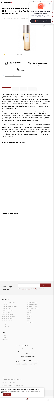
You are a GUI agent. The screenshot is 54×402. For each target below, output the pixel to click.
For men (4, 322)
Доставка (32, 89)
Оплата (24, 89)
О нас (4, 332)
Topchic (29, 312)
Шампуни (29, 314)
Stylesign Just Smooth (32, 302)
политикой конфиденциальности (29, 289)
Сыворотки (29, 326)
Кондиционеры (30, 322)
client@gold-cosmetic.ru (28, 349)
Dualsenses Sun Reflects (7, 318)
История (4, 335)
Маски (28, 324)
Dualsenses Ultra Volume (7, 320)
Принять (7, 394)
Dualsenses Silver (6, 312)
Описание (6, 89)
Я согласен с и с (34, 289)
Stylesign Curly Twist (6, 326)
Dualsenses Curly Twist (7, 308)
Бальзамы (29, 316)
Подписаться (45, 285)
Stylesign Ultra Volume (32, 306)
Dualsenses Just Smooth (7, 310)
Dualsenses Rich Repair (7, 314)
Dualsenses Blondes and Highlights (10, 306)
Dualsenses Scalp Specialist (8, 316)
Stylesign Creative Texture (8, 324)
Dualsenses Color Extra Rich (8, 302)
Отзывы (15, 89)
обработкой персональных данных (36, 288)
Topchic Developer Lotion (33, 308)
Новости (4, 337)
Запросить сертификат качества (13, 75)
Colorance (29, 310)
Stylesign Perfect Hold (32, 304)
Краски (28, 318)
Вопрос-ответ (5, 339)
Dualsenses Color (6, 304)
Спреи (28, 320)
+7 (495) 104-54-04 (23, 346)
